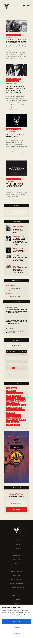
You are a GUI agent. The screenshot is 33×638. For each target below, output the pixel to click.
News (18, 35)
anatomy (14, 388)
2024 (8, 388)
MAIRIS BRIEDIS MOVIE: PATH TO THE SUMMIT (14, 185)
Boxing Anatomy (14, 288)
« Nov (9, 375)
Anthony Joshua (11, 390)
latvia (19, 407)
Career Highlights (20, 400)
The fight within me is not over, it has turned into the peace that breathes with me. (15, 89)
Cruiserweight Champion (13, 405)
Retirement (22, 420)
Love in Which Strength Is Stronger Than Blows (16, 41)
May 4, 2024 (16, 256)
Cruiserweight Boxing (12, 402)
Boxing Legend (21, 398)
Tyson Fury (9, 424)
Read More (16, 447)
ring (8, 422)
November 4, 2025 (11, 83)
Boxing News (10, 400)
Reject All (16, 633)
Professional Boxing (12, 420)
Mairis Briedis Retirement (13, 415)
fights (23, 405)
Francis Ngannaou (11, 407)
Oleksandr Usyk (11, 417)
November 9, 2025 (11, 37)
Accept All (16, 622)
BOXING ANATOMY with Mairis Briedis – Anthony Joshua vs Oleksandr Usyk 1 (16, 311)
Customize (16, 628)
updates (17, 424)
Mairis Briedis (10, 412)
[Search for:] (16, 212)
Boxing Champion (11, 398)
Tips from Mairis (12, 81)
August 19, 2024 (11, 132)
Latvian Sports (20, 410)
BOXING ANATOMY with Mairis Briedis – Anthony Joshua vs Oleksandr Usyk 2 (20, 260)
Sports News (15, 422)
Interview (11, 291)
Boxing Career (16, 395)
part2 (18, 417)
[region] (16, 621)
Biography (10, 35)
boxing (8, 395)
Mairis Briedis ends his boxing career (15, 135)
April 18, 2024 (10, 181)
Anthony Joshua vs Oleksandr (14, 393)
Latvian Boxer (10, 410)
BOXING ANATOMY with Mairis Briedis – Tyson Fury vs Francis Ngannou (20, 270)
